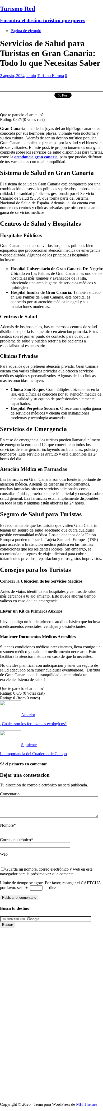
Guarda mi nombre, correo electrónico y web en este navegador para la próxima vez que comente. (46, 871)
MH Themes (86, 1104)
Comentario (10, 794)
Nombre (7, 825)
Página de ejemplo (26, 30)
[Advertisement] (51, 978)
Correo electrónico (15, 839)
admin (31, 75)
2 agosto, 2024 (12, 75)
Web (4, 854)
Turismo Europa (50, 75)
